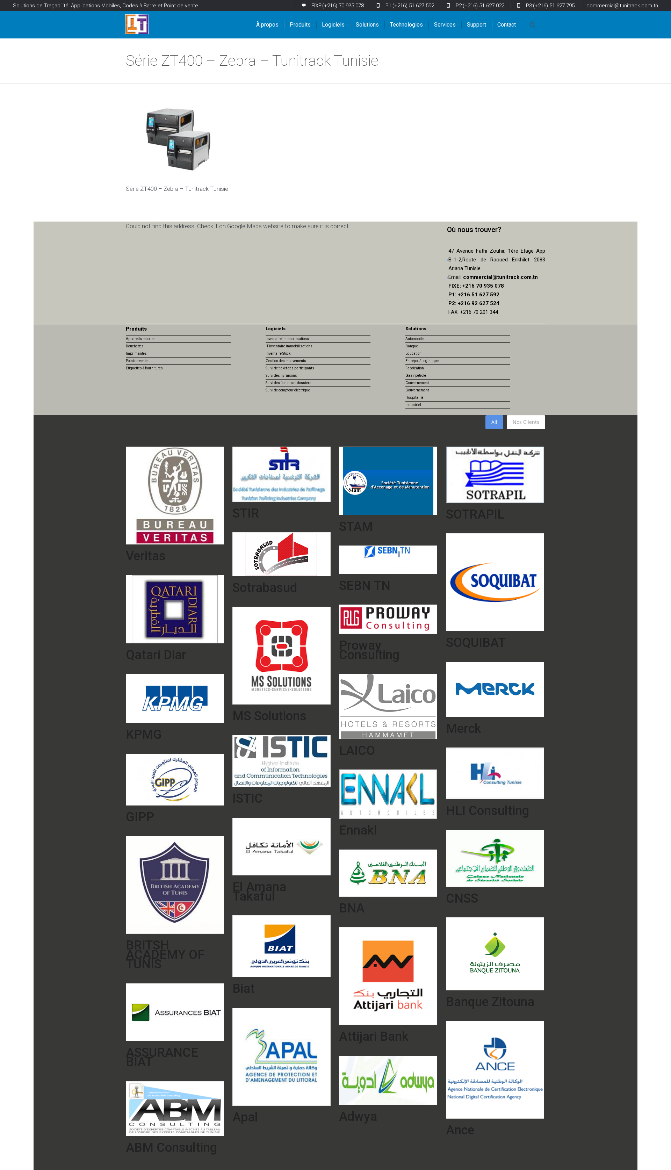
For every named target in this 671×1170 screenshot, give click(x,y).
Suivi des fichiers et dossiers (288, 383)
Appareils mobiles (141, 339)
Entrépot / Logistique (422, 361)
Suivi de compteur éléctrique (288, 390)
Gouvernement (417, 383)
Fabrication (414, 368)
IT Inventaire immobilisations (289, 346)
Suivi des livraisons (281, 375)
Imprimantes (136, 353)
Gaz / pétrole (415, 375)
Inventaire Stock (278, 353)
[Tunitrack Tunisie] (137, 24)
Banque (411, 346)
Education (413, 353)
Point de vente (136, 361)
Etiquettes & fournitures (144, 368)
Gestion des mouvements (286, 361)
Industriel (413, 405)
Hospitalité (414, 397)
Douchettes (135, 346)
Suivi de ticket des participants (290, 368)
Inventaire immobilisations (287, 339)
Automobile (414, 339)
